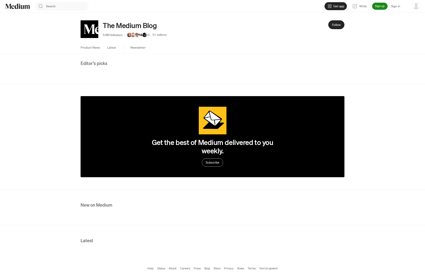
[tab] (90, 47)
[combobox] (67, 6)
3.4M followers (113, 35)
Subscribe (212, 162)
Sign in (395, 6)
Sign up (380, 6)
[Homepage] (17, 6)
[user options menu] (416, 5)
